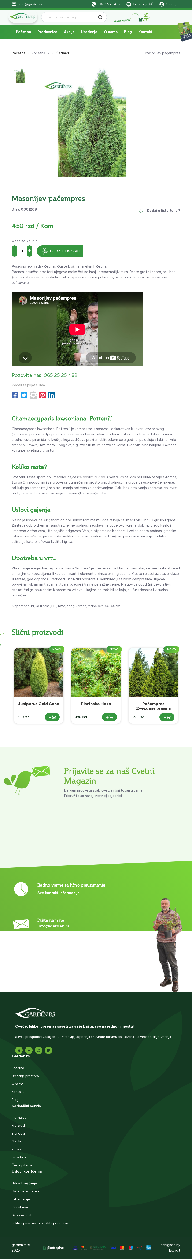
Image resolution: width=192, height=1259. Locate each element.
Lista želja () (143, 4)
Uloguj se (173, 4)
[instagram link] (38, 1050)
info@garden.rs (30, 4)
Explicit (174, 1250)
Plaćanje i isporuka (25, 1191)
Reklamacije (21, 1199)
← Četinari (60, 53)
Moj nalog (19, 1118)
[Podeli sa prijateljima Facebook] (15, 395)
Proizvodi (19, 1126)
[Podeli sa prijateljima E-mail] (33, 395)
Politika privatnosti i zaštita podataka (40, 1223)
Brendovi (18, 1133)
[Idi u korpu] (146, 17)
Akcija (69, 31)
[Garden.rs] (23, 16)
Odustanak (20, 1207)
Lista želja (19, 1157)
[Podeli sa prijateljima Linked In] (51, 395)
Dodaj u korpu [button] (65, 251)
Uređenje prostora (25, 1076)
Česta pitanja (22, 1165)
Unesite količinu (26, 241)
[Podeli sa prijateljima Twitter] (24, 395)
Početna (23, 31)
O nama (110, 31)
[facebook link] (29, 1050)
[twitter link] (48, 1050)
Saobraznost (22, 1215)
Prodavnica (47, 31)
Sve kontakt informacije (58, 893)
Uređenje (89, 31)
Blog (128, 31)
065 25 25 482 (110, 4)
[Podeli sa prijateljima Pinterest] (42, 395)
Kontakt (145, 31)
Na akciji (18, 1141)
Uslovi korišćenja (24, 1183)
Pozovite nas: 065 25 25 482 (44, 375)
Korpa (16, 1149)
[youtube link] (19, 1050)
